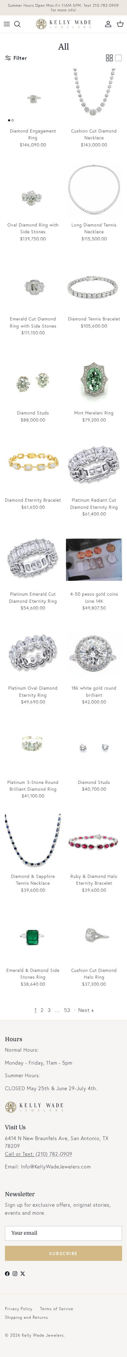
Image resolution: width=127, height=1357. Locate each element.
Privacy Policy (18, 1308)
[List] (118, 58)
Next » (86, 1010)
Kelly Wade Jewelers (43, 1335)
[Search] (20, 24)
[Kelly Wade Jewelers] (63, 24)
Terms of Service (56, 1308)
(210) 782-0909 (38, 1154)
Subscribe (63, 1253)
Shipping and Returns (26, 1317)
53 (67, 1010)
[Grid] (109, 58)
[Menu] (7, 24)
